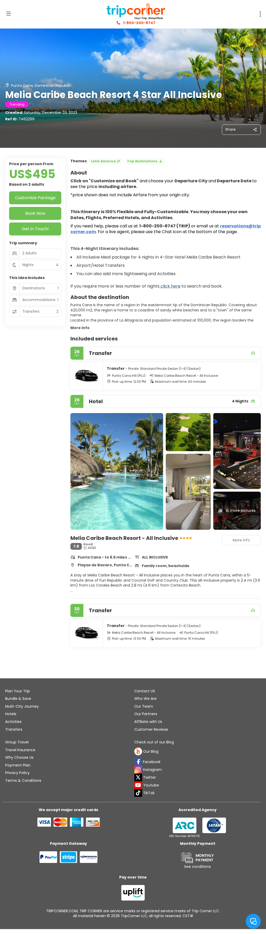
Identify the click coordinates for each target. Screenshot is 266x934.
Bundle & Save (18, 698)
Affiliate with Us (148, 721)
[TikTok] (138, 793)
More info (80, 327)
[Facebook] (138, 762)
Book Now (35, 213)
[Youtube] (138, 785)
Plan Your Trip (17, 691)
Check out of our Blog (154, 742)
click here (170, 286)
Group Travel (17, 742)
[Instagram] (138, 769)
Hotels (10, 713)
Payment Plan (17, 765)
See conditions (197, 866)
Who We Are (145, 698)
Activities (13, 721)
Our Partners (145, 713)
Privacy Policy (17, 772)
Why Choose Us (19, 757)
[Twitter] (138, 777)
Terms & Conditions (23, 780)
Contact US (144, 691)
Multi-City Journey (22, 706)
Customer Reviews (151, 729)
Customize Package (35, 198)
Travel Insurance (20, 749)
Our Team (143, 706)
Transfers (13, 729)
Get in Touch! (35, 229)
